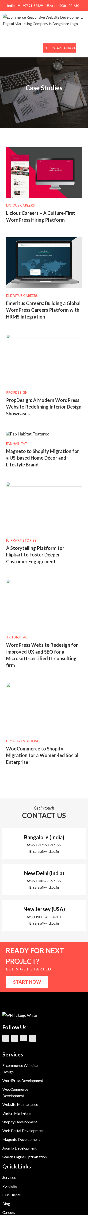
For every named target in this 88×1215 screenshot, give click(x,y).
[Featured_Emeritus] (44, 239)
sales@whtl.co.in (46, 851)
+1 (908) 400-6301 (46, 917)
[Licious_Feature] (44, 149)
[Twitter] (23, 1038)
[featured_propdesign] (44, 336)
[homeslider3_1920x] (44, 684)
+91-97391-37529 (46, 845)
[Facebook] (14, 1038)
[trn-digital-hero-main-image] (44, 581)
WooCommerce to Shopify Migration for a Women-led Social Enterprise (42, 755)
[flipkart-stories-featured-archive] (44, 484)
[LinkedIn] (5, 1038)
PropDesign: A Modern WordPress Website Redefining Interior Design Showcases (43, 406)
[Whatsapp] (32, 1038)
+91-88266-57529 (46, 881)
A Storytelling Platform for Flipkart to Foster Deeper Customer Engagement (35, 554)
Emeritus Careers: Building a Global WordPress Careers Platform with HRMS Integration (43, 309)
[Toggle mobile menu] (83, 47)
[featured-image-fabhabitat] (28, 433)
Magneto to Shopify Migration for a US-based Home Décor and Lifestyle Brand (42, 457)
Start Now (27, 982)
